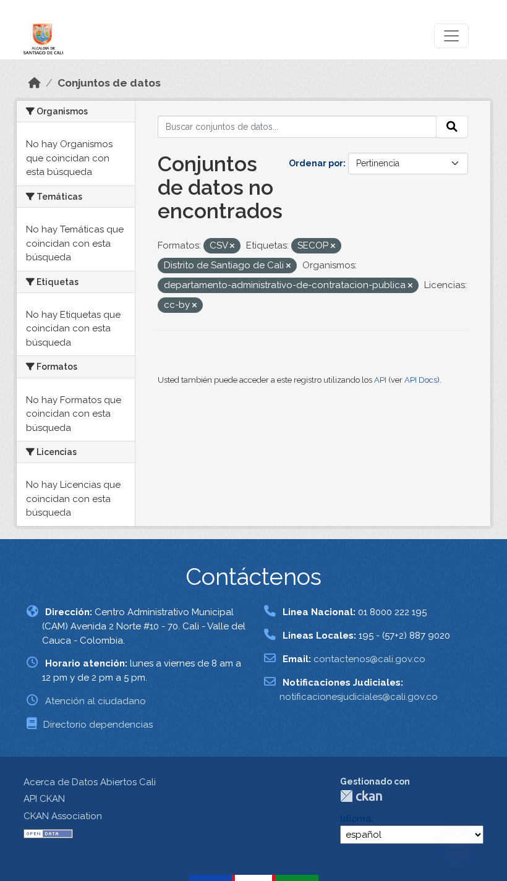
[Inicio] (34, 83)
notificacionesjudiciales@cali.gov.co (358, 696)
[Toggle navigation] (451, 35)
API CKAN (44, 798)
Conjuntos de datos (109, 83)
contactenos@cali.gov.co (369, 659)
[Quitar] (232, 246)
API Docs (420, 380)
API (380, 380)
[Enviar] (452, 127)
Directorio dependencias (98, 724)
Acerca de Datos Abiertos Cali (89, 782)
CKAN (361, 795)
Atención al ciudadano (95, 701)
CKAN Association (62, 816)
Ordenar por (316, 163)
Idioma (355, 819)
